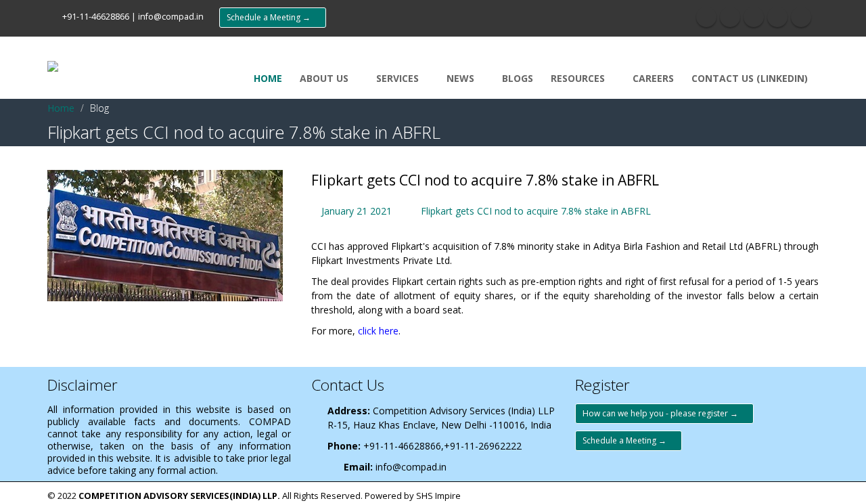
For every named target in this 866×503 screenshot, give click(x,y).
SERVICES (398, 78)
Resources (579, 78)
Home (60, 108)
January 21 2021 (356, 210)
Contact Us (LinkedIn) (749, 78)
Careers (653, 78)
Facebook (706, 17)
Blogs (517, 78)
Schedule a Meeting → (273, 17)
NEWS (462, 78)
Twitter (730, 17)
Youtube (754, 17)
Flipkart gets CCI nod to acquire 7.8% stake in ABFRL (536, 210)
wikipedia (801, 17)
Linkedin (777, 17)
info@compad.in (171, 16)
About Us (325, 78)
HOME (268, 78)
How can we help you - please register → (664, 413)
